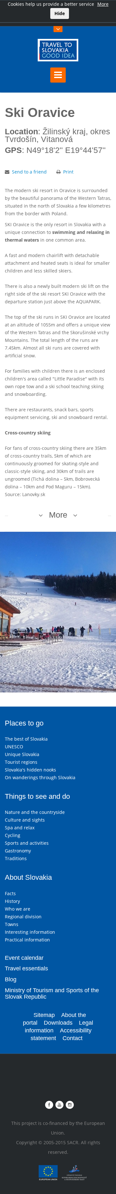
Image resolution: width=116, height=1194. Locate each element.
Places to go (24, 723)
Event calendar (24, 958)
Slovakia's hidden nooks (30, 770)
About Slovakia (28, 877)
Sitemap (44, 1015)
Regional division (23, 916)
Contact (72, 1038)
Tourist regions (21, 762)
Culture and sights (25, 820)
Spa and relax (19, 827)
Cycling (12, 835)
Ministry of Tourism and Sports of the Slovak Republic (52, 993)
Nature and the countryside (35, 812)
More (103, 4)
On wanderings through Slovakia (40, 777)
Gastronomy (18, 851)
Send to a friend (29, 172)
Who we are (17, 909)
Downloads (58, 1023)
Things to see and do (37, 796)
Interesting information (30, 932)
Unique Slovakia (22, 754)
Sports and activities (27, 843)
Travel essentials (26, 968)
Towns (11, 924)
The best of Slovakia (26, 739)
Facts (10, 893)
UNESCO (14, 747)
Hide (59, 13)
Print (68, 172)
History (12, 901)
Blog (10, 979)
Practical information (27, 940)
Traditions (16, 858)
